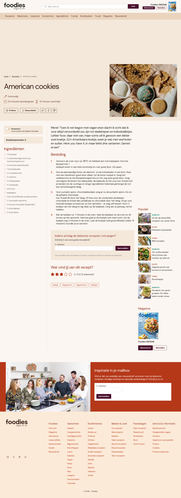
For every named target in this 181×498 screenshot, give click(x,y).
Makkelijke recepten (96, 448)
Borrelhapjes (72, 448)
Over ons (53, 428)
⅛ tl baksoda (12, 185)
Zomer (90, 428)
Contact (156, 436)
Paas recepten (139, 428)
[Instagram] (8, 457)
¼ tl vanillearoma (14, 173)
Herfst (90, 475)
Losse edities (54, 440)
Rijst (69, 471)
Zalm (90, 463)
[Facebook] (14, 457)
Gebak (55, 285)
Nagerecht (67, 285)
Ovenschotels (73, 479)
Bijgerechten (72, 444)
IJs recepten (117, 428)
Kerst (135, 440)
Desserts (71, 440)
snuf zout (11, 188)
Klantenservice (159, 428)
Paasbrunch (138, 432)
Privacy (156, 444)
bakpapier (11, 192)
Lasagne (71, 475)
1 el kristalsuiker (14, 169)
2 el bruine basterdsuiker (18, 165)
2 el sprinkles (12, 212)
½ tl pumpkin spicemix (17, 200)
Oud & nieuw (139, 444)
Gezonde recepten (96, 455)
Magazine (53, 432)
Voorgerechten (73, 432)
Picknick (91, 436)
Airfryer (91, 440)
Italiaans (91, 471)
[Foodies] (21, 6)
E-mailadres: (60, 244)
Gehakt (91, 459)
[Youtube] (25, 457)
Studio (51, 448)
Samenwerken (55, 444)
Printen (12, 110)
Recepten (15, 76)
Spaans (91, 467)
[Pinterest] (20, 457)
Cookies (156, 448)
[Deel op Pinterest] (54, 110)
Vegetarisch (81, 285)
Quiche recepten (119, 444)
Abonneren (148, 8)
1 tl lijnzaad (11, 154)
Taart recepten (118, 455)
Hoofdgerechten (74, 436)
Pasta (69, 463)
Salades (70, 455)
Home (6, 76)
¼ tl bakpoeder (13, 181)
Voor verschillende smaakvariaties (22, 196)
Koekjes (94, 285)
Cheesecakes (117, 451)
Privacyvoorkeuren (161, 451)
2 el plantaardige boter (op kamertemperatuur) (19, 160)
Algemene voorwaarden (163, 440)
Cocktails (71, 483)
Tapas (70, 459)
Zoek (133, 6)
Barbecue (92, 432)
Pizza (69, 467)
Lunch (70, 451)
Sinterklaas (138, 436)
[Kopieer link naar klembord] (42, 110)
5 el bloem (11, 177)
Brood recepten (118, 448)
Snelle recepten (95, 451)
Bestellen (161, 8)
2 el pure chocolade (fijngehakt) (21, 204)
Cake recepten (118, 440)
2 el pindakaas (13, 208)
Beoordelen (30, 110)
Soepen (70, 428)
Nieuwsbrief (54, 451)
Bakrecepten (117, 432)
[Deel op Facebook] (48, 110)
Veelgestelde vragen (162, 432)
